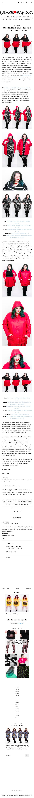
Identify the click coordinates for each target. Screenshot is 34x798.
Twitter (18, 479)
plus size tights (22, 503)
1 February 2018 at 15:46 (14, 548)
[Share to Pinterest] (17, 508)
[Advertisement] (17, 773)
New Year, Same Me (17, 726)
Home (17, 588)
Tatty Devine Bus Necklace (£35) (20, 233)
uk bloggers (15, 504)
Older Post (28, 588)
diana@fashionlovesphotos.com (14, 795)
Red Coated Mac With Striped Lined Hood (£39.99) (18, 222)
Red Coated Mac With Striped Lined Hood (17, 88)
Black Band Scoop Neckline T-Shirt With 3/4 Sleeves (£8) (18, 407)
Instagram (6, 479)
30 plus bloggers (11, 500)
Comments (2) (17, 511)
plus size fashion (17, 501)
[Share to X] (12, 508)
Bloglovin (28, 479)
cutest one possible (17, 78)
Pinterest (12, 479)
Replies (10, 543)
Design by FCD (29, 795)
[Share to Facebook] (14, 508)
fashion (20, 500)
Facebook (7, 482)
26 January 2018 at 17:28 (10, 523)
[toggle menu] (2, 2)
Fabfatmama (5, 522)
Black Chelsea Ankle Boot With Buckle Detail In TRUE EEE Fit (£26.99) (19, 237)
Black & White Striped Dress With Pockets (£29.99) (19, 226)
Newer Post (6, 588)
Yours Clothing (26, 76)
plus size (26, 500)
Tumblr (23, 479)
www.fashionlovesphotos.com (10, 486)
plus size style (11, 503)
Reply (3, 538)
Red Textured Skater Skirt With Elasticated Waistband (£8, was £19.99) (19, 403)
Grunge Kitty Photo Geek (14, 547)
